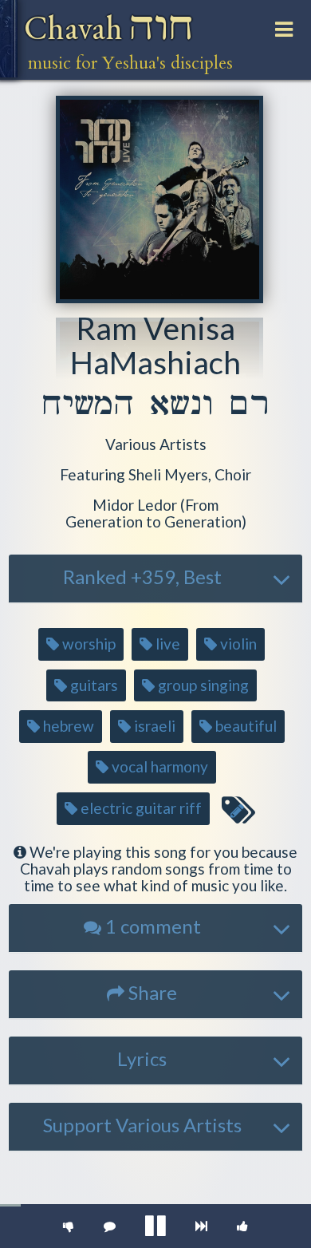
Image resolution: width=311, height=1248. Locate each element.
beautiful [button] (244, 726)
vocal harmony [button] (158, 766)
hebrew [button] (67, 726)
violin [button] (237, 643)
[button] (156, 445)
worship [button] (87, 643)
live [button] (166, 643)
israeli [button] (153, 726)
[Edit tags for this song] (237, 810)
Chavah (109, 27)
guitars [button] (92, 685)
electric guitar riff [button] (139, 808)
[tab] (155, 578)
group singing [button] (202, 685)
